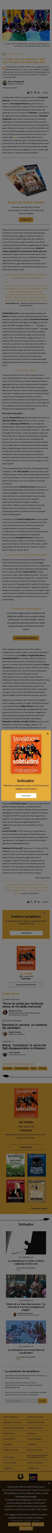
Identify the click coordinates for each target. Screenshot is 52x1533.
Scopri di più (26, 796)
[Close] (48, 733)
